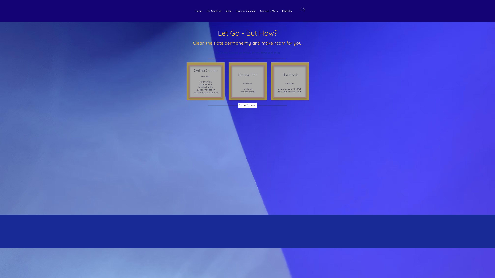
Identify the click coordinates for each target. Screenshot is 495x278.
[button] (302, 10)
